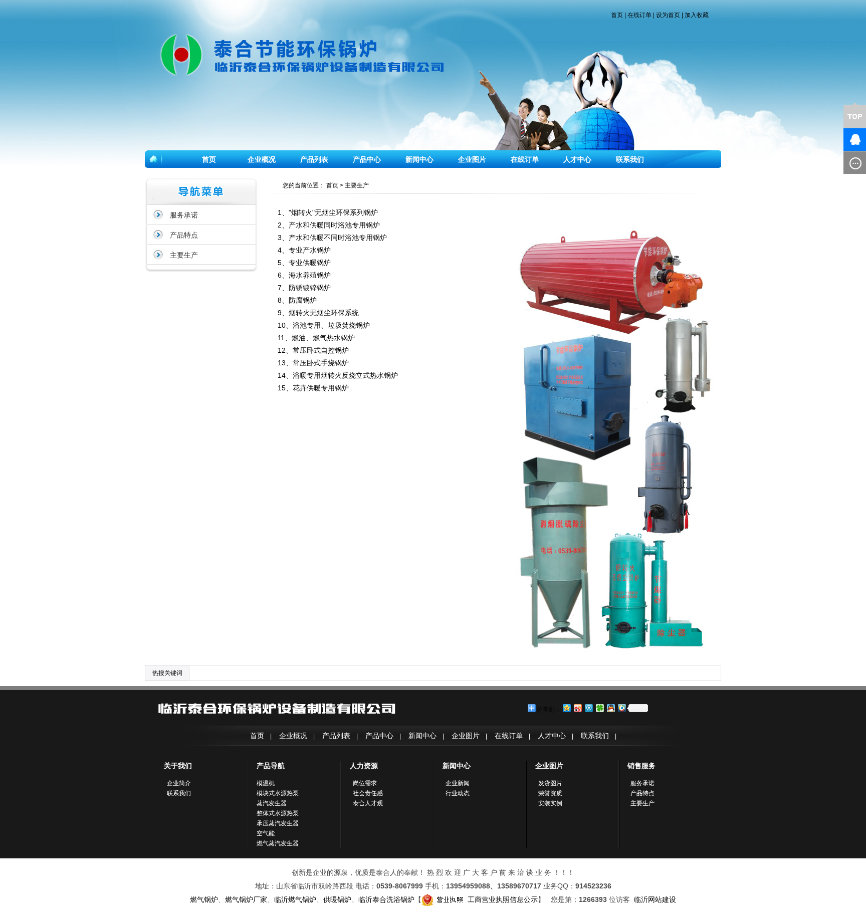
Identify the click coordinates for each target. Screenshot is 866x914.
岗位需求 (365, 783)
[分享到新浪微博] (577, 708)
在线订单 (639, 15)
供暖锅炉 (337, 899)
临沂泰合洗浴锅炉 (386, 899)
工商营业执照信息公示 (503, 899)
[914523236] (838, 139)
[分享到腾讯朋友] (599, 708)
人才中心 (577, 159)
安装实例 (550, 803)
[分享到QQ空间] (566, 708)
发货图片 (550, 783)
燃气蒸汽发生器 (278, 843)
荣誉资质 (550, 793)
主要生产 (184, 255)
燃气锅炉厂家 (246, 899)
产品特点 (184, 235)
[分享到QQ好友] (610, 708)
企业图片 (472, 159)
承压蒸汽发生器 (278, 823)
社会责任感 (368, 793)
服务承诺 (184, 215)
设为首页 (668, 15)
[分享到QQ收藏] (621, 708)
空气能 (266, 833)
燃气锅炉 (204, 899)
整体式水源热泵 (278, 813)
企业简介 (179, 783)
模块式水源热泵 (278, 793)
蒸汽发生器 (272, 803)
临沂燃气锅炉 (295, 899)
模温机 (266, 783)
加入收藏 (697, 15)
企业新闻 (458, 783)
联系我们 (630, 159)
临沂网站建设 (655, 899)
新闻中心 (419, 159)
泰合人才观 (368, 803)
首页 (617, 15)
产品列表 (314, 159)
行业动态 (458, 793)
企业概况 (262, 159)
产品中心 (367, 159)
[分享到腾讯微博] (588, 708)
